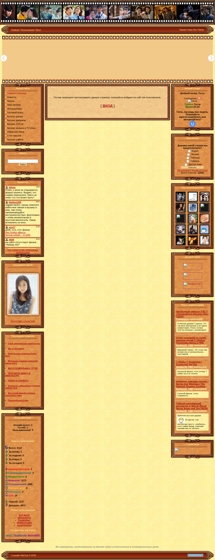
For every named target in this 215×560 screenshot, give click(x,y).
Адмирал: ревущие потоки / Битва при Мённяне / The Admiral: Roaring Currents (192, 384)
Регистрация (27, 30)
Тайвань (194, 161)
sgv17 (9, 535)
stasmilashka (24, 525)
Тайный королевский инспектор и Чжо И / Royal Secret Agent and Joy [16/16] (192, 406)
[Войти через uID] (192, 124)
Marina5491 (34, 535)
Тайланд (194, 157)
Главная (15, 30)
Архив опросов (200, 170)
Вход (38, 30)
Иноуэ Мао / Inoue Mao (23, 321)
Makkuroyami (24, 522)
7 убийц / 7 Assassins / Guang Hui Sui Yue (189, 363)
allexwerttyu (24, 517)
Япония (195, 154)
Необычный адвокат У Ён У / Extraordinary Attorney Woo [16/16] (192, 314)
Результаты (183, 170)
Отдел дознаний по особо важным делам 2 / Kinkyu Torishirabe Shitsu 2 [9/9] (191, 340)
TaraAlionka (19, 535)
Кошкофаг (24, 520)
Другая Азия (195, 164)
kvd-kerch (24, 515)
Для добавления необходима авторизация (22, 251)
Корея (195, 151)
